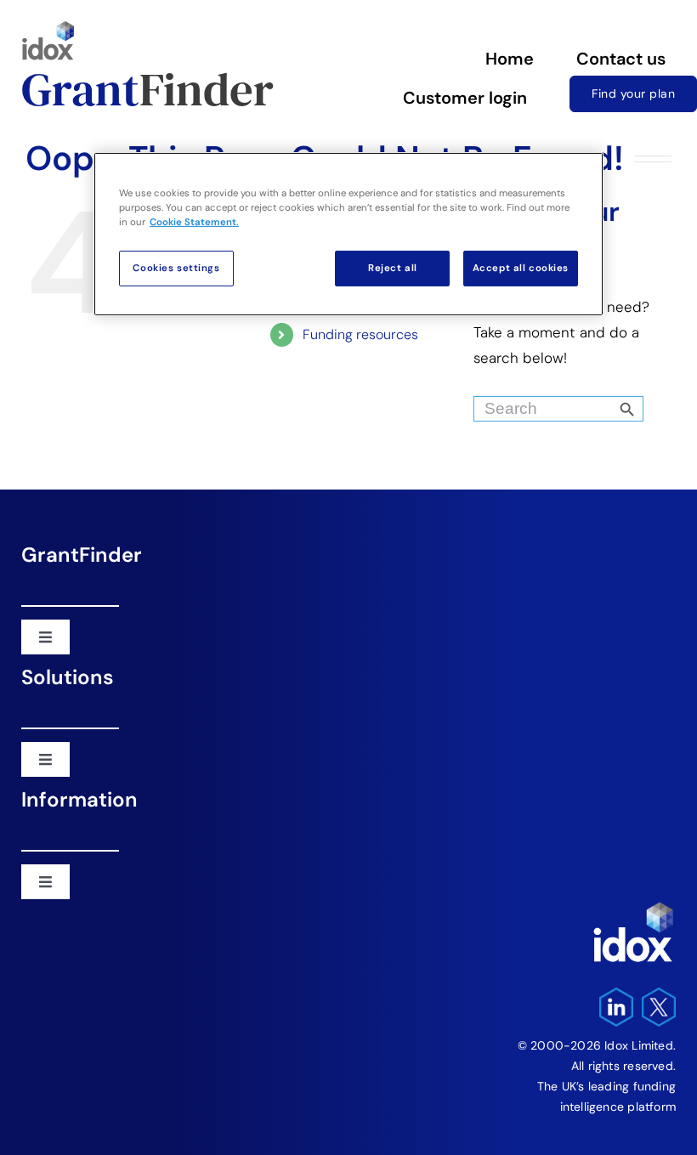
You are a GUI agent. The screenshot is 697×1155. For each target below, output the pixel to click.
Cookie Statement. (194, 222)
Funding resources (360, 334)
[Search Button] (656, 404)
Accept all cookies (521, 268)
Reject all (392, 268)
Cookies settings (176, 268)
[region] (349, 234)
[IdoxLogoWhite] (633, 906)
